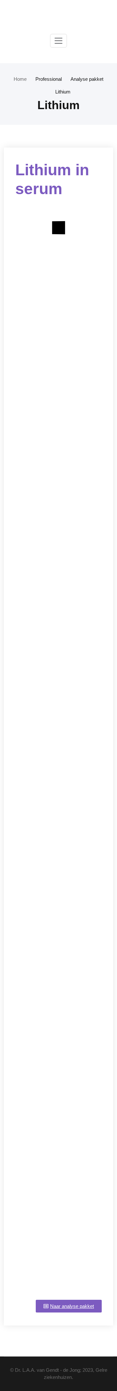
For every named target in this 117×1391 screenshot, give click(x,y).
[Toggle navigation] (58, 41)
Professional (48, 79)
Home (20, 79)
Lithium (63, 91)
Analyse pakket (87, 79)
